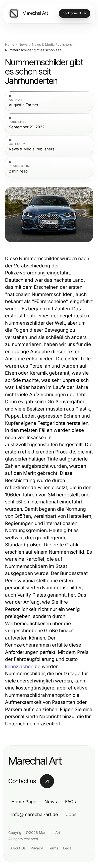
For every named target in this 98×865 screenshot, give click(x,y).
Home (9, 44)
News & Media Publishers (52, 44)
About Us (18, 848)
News (23, 44)
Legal (67, 848)
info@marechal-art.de (34, 814)
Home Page (23, 801)
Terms (53, 848)
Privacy (37, 848)
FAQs (70, 801)
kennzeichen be (22, 666)
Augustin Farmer (23, 105)
